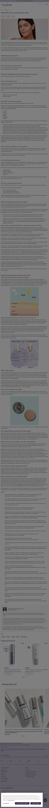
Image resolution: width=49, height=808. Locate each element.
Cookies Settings (6, 803)
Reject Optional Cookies (22, 803)
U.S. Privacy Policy (11, 800)
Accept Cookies (35, 803)
